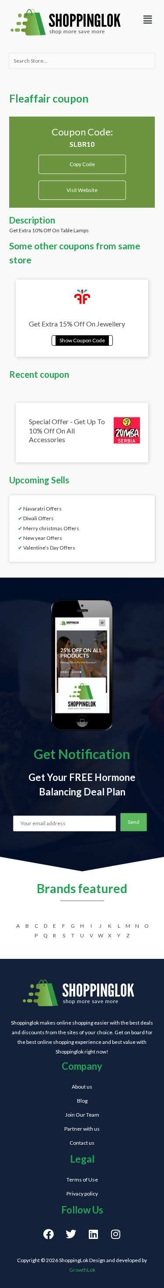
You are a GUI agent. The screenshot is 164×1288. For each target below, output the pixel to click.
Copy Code (82, 161)
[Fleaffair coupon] (82, 339)
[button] (147, 19)
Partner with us (82, 1128)
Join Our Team (82, 1114)
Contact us (82, 1142)
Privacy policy (82, 1193)
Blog (82, 1100)
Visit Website (82, 190)
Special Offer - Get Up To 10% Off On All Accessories (67, 430)
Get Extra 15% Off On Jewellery (77, 323)
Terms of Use (82, 1179)
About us (82, 1086)
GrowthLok (82, 1270)
